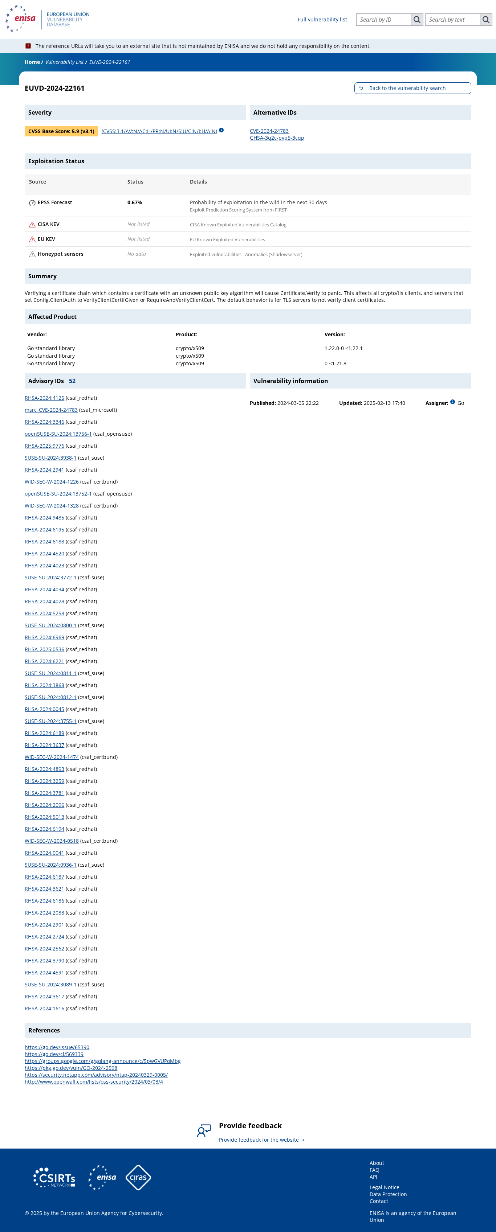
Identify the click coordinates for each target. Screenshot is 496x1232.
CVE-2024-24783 (269, 130)
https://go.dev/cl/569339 (54, 1054)
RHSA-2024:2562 (44, 948)
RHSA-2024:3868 (44, 685)
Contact (379, 1201)
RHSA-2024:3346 (44, 421)
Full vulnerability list (322, 19)
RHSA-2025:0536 (44, 649)
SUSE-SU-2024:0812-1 (51, 697)
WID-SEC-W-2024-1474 (52, 756)
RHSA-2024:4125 (44, 397)
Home (32, 61)
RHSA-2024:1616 (44, 1008)
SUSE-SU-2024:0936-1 (51, 864)
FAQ (374, 1169)
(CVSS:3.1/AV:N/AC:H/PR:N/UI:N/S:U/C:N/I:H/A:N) (159, 131)
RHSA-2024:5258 (44, 613)
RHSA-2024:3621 (44, 888)
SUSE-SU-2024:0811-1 (51, 673)
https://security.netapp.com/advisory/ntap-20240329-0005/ (96, 1074)
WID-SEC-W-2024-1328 (52, 505)
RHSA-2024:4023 (44, 565)
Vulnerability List (64, 61)
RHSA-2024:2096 (44, 804)
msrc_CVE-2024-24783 (51, 409)
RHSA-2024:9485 (44, 517)
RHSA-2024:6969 (44, 637)
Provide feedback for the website (259, 1139)
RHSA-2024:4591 (44, 972)
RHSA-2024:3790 (44, 960)
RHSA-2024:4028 (44, 601)
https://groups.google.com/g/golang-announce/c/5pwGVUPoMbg (103, 1061)
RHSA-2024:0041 (44, 852)
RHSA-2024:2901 (44, 924)
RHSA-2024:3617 (44, 996)
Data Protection (388, 1194)
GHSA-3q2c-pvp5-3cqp (277, 137)
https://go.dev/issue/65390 (57, 1047)
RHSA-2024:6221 (44, 661)
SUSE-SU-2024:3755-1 (51, 721)
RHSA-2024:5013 (44, 816)
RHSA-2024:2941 (44, 469)
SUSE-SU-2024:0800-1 (51, 625)
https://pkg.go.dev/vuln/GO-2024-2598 (71, 1067)
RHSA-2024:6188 (44, 541)
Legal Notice (384, 1187)
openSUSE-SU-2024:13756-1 (58, 433)
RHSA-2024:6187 (44, 876)
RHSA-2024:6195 (44, 529)
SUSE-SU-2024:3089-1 (51, 984)
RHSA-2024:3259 (44, 780)
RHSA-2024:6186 (44, 900)
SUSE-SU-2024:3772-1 (51, 577)
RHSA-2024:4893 (44, 768)
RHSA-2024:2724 (44, 936)
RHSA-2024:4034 (44, 589)
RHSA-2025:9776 (44, 445)
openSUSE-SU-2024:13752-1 (58, 493)
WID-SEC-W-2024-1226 (52, 481)
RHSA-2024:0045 (44, 709)
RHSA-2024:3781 (44, 792)
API (373, 1176)
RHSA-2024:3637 (44, 745)
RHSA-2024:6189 (44, 733)
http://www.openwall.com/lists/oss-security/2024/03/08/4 (94, 1081)
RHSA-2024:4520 (44, 553)
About (377, 1162)
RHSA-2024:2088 (44, 912)
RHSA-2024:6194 (44, 828)
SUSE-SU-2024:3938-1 (51, 457)
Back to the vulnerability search (407, 88)
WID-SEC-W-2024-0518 (52, 840)
